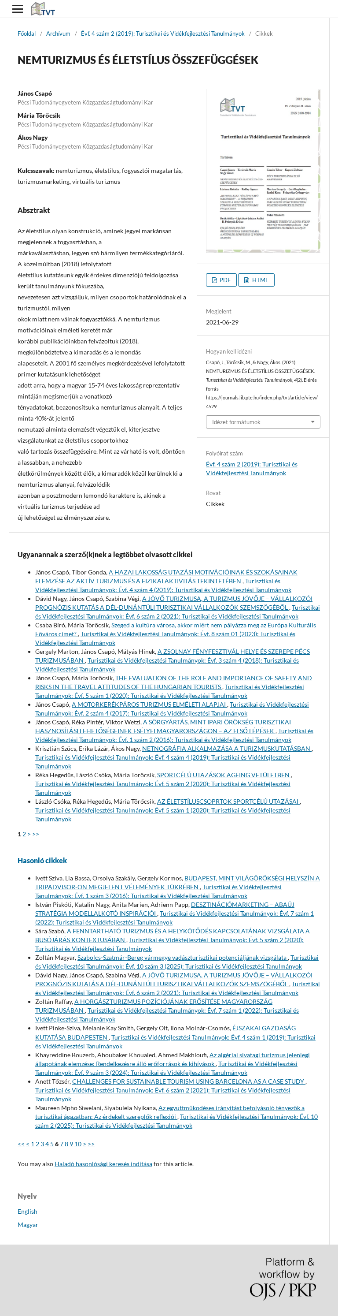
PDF (224, 279)
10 (77, 1144)
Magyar (28, 1224)
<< (21, 1144)
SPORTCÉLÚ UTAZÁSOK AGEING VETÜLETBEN (224, 775)
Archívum (58, 33)
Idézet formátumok (236, 421)
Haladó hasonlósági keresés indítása (103, 1163)
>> (35, 834)
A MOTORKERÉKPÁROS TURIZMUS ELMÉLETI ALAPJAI (149, 704)
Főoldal (27, 33)
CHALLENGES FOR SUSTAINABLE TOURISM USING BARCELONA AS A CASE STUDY (188, 1081)
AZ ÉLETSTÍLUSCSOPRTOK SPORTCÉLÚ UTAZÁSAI (228, 801)
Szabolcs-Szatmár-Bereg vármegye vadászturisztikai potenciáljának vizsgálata (182, 957)
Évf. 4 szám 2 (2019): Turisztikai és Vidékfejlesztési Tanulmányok (163, 33)
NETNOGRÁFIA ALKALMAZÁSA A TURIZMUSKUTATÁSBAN (227, 748)
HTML (259, 279)
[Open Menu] (17, 9)
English (27, 1211)
